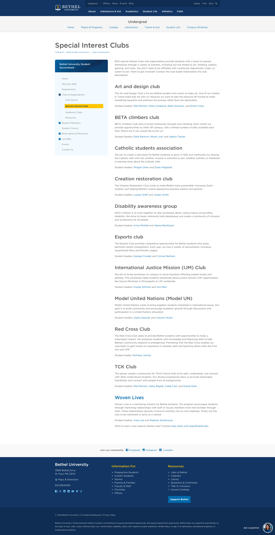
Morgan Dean (141, 167)
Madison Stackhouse (161, 420)
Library (175, 479)
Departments (68, 89)
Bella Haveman (176, 106)
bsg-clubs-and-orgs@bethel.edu (189, 426)
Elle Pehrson (141, 106)
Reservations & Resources (75, 133)
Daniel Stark (190, 386)
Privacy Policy (109, 515)
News (115, 3)
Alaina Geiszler (142, 317)
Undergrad (59, 52)
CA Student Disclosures (90, 515)
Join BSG (66, 139)
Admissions (131, 27)
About (92, 11)
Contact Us (67, 149)
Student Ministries (71, 123)
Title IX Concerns (180, 486)
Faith (180, 11)
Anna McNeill (141, 225)
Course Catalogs (180, 489)
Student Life (150, 11)
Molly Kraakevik (157, 106)
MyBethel (93, 3)
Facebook (134, 450)
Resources (70, 117)
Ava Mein (162, 287)
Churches (119, 489)
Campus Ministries (197, 27)
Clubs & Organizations (73, 94)
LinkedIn (167, 450)
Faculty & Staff (122, 486)
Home (70, 27)
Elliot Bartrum (141, 136)
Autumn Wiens (164, 317)
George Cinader (142, 256)
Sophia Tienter (177, 136)
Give (211, 3)
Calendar (176, 475)
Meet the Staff (69, 84)
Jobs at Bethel (179, 472)
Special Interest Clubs (76, 106)
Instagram (151, 450)
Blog (131, 3)
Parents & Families (124, 482)
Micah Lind (156, 136)
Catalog (113, 27)
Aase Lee (139, 420)
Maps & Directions (68, 479)
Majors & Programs (91, 27)
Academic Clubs (73, 112)
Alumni (118, 479)
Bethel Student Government (77, 52)
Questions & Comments (184, 482)
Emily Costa (197, 106)
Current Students (124, 475)
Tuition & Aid (152, 27)
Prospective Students (126, 472)
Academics (131, 11)
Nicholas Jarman (141, 355)
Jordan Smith (161, 194)
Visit (204, 3)
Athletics (167, 11)
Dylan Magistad (163, 167)
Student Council (70, 128)
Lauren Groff (141, 194)
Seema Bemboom (164, 225)
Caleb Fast (171, 386)
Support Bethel (179, 499)
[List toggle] (60, 95)
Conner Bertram (166, 256)
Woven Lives (129, 397)
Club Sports (71, 100)
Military (118, 493)
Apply (197, 3)
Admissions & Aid (110, 11)
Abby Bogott (156, 386)
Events (123, 3)
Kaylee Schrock (142, 287)
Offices (106, 3)
